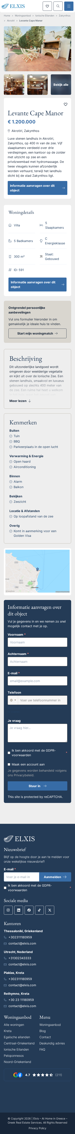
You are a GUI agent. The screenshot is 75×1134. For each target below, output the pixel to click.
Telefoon (14, 692)
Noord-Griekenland (17, 1062)
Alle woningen (14, 1025)
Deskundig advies (52, 1043)
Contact (45, 1037)
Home (7, 15)
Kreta (8, 1031)
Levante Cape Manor (30, 20)
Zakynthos (64, 15)
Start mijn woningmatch (35, 333)
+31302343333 (19, 958)
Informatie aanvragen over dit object (32, 188)
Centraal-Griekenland (19, 1043)
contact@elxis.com (22, 943)
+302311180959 (20, 937)
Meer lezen (18, 401)
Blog (42, 1031)
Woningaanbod (23, 15)
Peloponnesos (14, 1056)
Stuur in (34, 786)
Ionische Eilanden (44, 15)
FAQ (42, 1049)
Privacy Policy (37, 1128)
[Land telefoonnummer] (13, 700)
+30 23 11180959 (21, 1000)
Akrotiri (11, 20)
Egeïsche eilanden (17, 1037)
